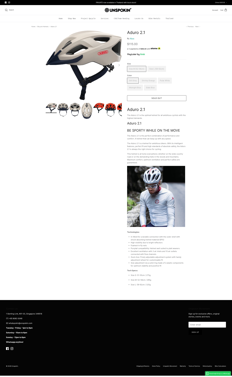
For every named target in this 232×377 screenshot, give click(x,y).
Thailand (169, 18)
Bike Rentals (154, 18)
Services (105, 18)
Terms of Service (194, 366)
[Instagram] (9, 2)
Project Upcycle (88, 18)
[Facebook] (6, 2)
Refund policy (207, 366)
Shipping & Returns (142, 366)
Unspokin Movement (170, 366)
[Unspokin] (116, 10)
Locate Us (139, 18)
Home (61, 18)
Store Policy (156, 366)
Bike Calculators (220, 366)
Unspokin (15, 366)
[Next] (119, 65)
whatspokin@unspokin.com (20, 323)
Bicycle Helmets (42, 26)
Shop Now (72, 18)
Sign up (195, 332)
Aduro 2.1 (54, 26)
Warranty (183, 366)
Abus (132, 38)
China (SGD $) (220, 2)
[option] (84, 65)
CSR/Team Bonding (121, 18)
